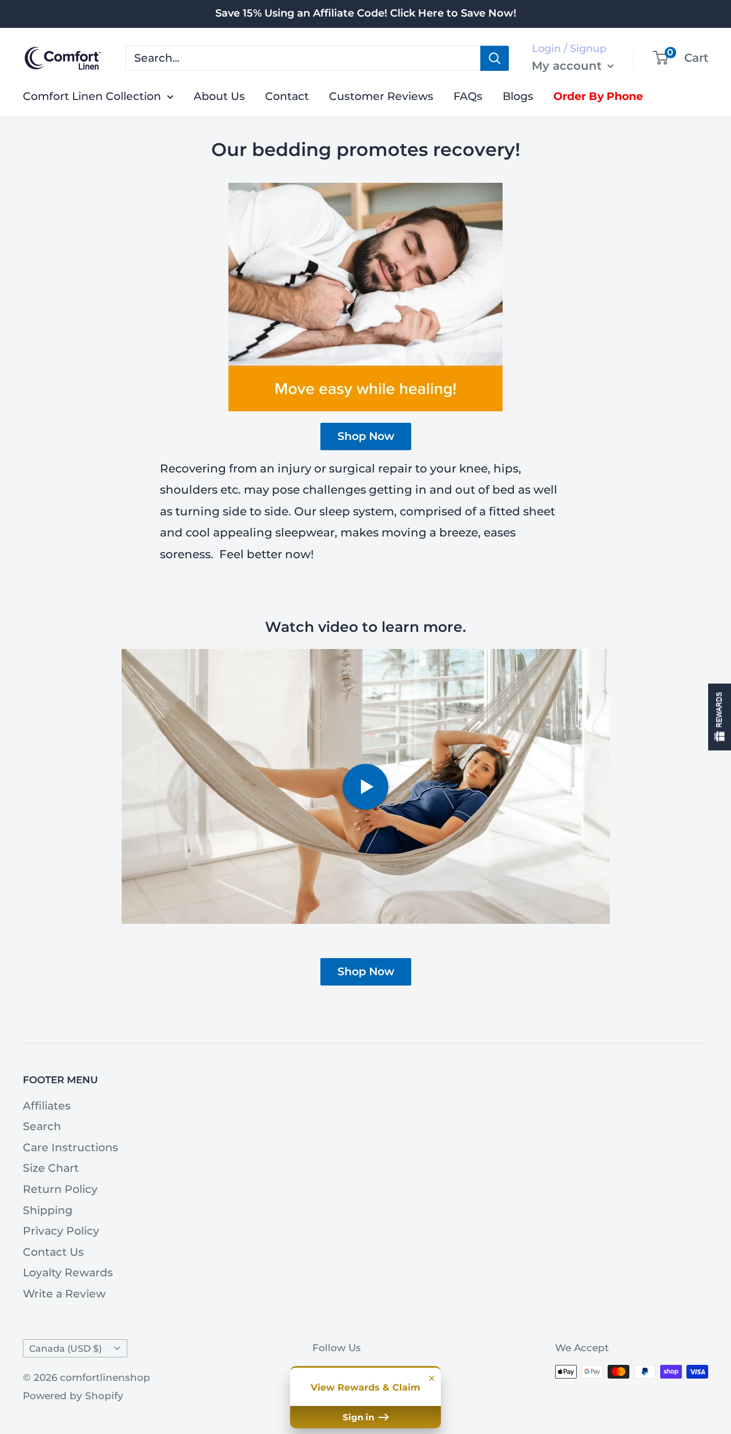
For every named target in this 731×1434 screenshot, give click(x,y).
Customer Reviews (381, 96)
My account (568, 65)
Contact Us (53, 1252)
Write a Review (64, 1293)
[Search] (494, 57)
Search (42, 1126)
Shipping (48, 1210)
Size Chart (51, 1168)
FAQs (468, 96)
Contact (287, 96)
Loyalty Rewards (68, 1272)
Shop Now (366, 436)
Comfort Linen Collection (92, 96)
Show (719, 717)
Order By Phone (598, 96)
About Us (219, 96)
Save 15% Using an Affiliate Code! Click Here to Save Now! (365, 13)
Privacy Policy (61, 1230)
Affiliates (47, 1105)
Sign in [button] (359, 1417)
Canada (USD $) (65, 1348)
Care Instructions (70, 1147)
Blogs (518, 96)
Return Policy (60, 1189)
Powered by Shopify (73, 1395)
